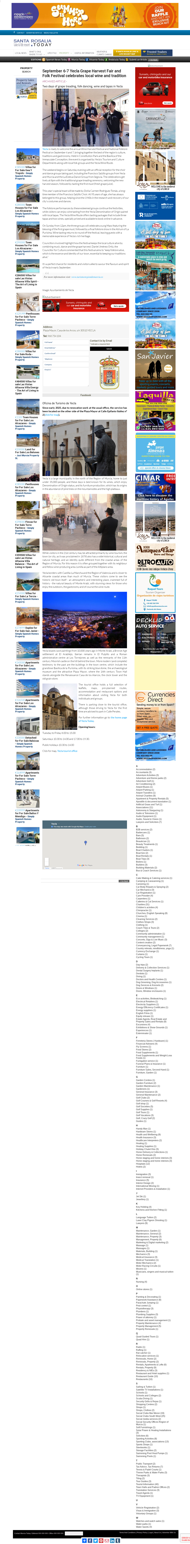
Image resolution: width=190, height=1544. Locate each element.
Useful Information (84, 53)
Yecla (45, 148)
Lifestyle (52, 53)
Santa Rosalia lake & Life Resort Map (127, 52)
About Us (157, 1533)
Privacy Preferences (74, 1533)
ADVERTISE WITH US (34, 33)
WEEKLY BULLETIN (51, 33)
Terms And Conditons (127, 1533)
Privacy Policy (142, 1533)
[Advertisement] (155, 672)
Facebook (86, 395)
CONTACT (20, 33)
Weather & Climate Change (104, 53)
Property (64, 53)
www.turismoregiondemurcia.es (87, 276)
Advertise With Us (169, 1533)
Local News (21, 53)
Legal (151, 1533)
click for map (52, 414)
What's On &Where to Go (35, 53)
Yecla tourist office (67, 750)
